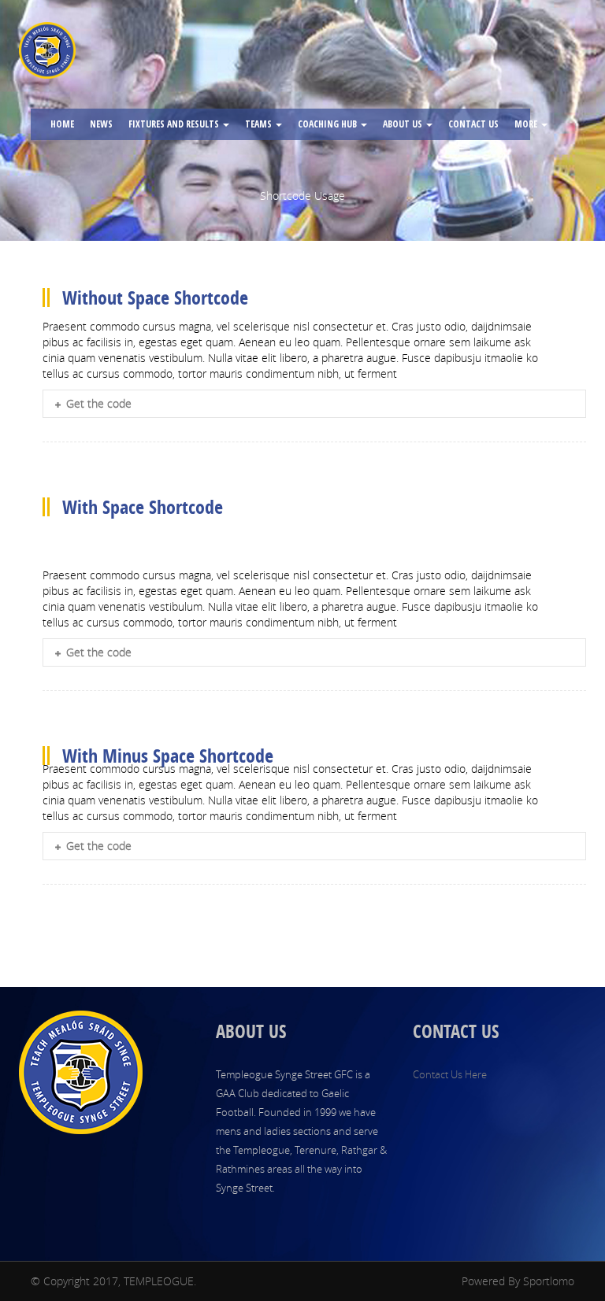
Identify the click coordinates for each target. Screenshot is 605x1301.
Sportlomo (548, 1280)
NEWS (101, 124)
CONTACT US (473, 124)
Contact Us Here (450, 1074)
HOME (62, 124)
